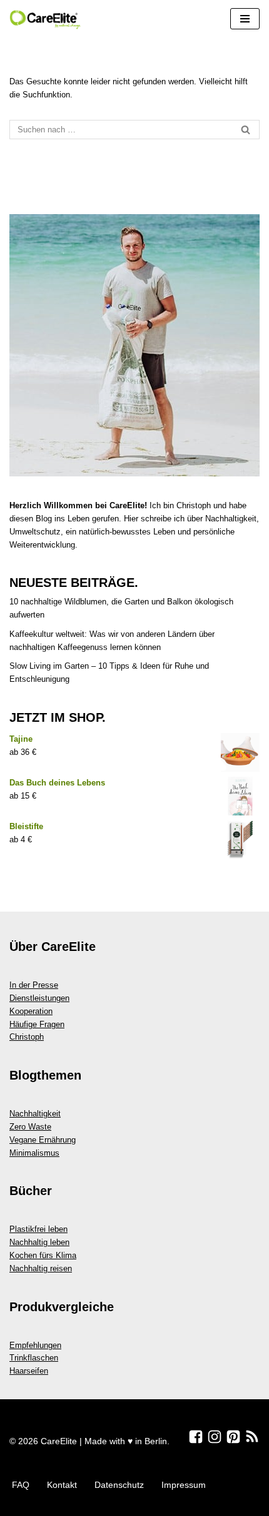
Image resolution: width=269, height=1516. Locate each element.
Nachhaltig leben (39, 1242)
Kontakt (62, 1485)
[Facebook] (195, 1436)
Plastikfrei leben (38, 1229)
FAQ (20, 1485)
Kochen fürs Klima (42, 1255)
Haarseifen (28, 1371)
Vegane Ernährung (42, 1139)
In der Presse (33, 985)
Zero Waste (30, 1126)
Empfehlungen (35, 1345)
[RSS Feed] (252, 1436)
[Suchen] (245, 129)
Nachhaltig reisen (40, 1268)
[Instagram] (214, 1436)
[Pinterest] (233, 1436)
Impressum (183, 1485)
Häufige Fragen (36, 1024)
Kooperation (31, 1011)
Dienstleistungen (39, 998)
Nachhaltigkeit (35, 1113)
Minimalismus (34, 1153)
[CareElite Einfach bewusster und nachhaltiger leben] (46, 19)
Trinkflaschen (33, 1357)
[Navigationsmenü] (245, 18)
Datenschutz (119, 1485)
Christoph (26, 1036)
